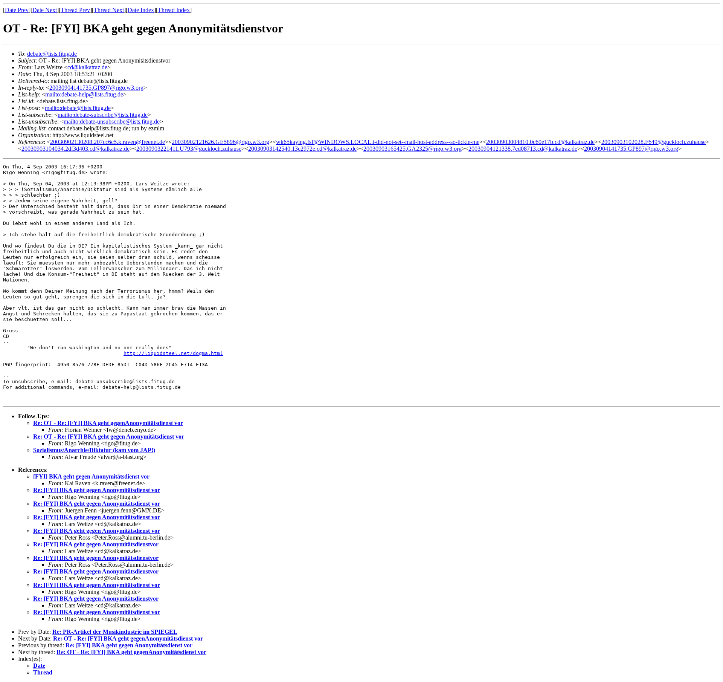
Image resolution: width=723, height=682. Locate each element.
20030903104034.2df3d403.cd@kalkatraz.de (75, 148)
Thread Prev (75, 10)
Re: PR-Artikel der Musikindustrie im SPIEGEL (114, 631)
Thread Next (109, 10)
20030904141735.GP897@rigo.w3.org (96, 87)
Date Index (141, 10)
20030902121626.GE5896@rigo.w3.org (220, 142)
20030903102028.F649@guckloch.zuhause (653, 142)
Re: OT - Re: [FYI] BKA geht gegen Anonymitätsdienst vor (108, 436)
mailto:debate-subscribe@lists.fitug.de (103, 115)
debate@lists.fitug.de (52, 53)
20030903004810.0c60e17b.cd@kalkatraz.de (540, 142)
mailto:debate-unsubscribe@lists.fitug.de (112, 121)
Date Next (44, 10)
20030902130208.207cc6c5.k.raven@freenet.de (107, 142)
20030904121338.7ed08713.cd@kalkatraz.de (522, 148)
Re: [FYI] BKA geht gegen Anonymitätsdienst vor (96, 490)
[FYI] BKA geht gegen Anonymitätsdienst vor (91, 476)
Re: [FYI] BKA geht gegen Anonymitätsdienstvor (96, 544)
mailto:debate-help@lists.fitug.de (84, 94)
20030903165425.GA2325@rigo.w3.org (412, 148)
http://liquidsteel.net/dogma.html (173, 353)
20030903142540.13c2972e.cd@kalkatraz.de (302, 148)
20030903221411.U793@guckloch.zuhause (188, 148)
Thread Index (174, 10)
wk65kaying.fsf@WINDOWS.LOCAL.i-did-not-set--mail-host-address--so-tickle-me (377, 142)
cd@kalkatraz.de (87, 67)
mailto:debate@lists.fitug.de (78, 108)
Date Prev (17, 10)
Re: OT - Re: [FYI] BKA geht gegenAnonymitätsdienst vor (108, 423)
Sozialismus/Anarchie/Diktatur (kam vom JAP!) (94, 450)
